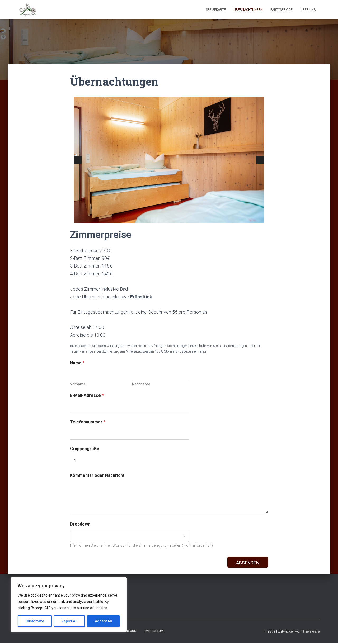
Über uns (308, 10)
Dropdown (80, 524)
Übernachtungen (248, 10)
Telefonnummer (87, 422)
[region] (69, 604)
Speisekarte (216, 10)
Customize (34, 621)
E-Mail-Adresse (87, 395)
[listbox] (129, 536)
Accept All (103, 621)
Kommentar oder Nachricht (97, 475)
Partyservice (281, 10)
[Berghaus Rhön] (27, 9)
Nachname (141, 384)
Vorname (78, 384)
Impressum (154, 631)
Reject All (69, 621)
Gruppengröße (84, 448)
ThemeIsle (311, 631)
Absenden (247, 562)
